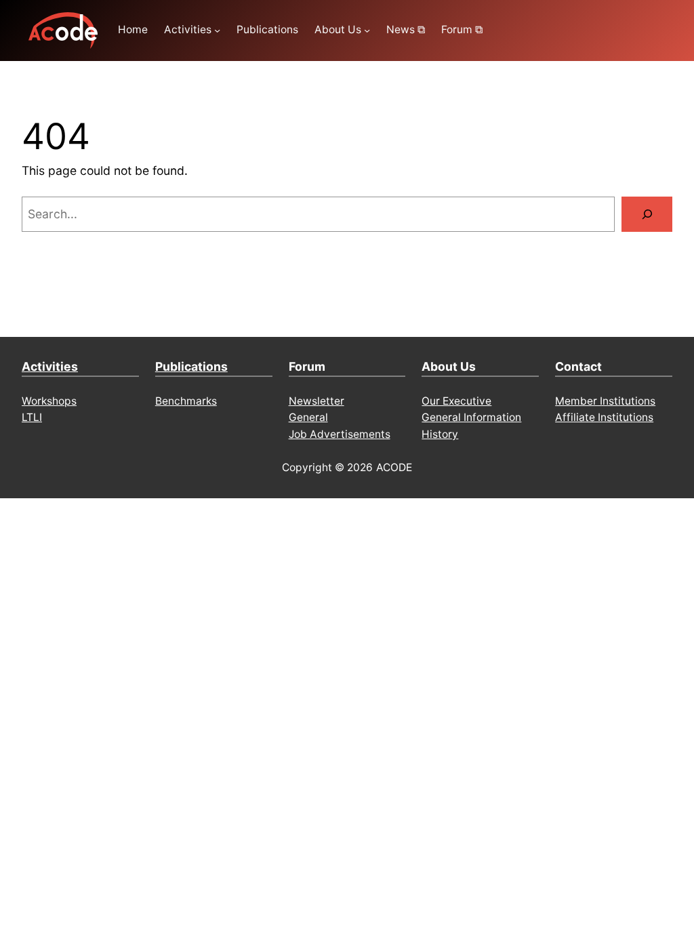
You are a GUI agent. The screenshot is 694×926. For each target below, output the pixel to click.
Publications (191, 366)
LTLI (32, 417)
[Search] (646, 214)
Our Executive (456, 401)
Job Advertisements (339, 434)
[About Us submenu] (367, 30)
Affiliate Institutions (604, 417)
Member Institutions (605, 401)
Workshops (49, 401)
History (440, 434)
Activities (50, 366)
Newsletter (316, 401)
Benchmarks (186, 401)
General (308, 417)
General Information (471, 417)
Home (133, 29)
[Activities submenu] (217, 30)
